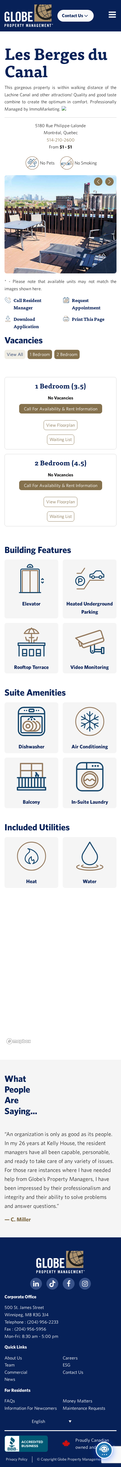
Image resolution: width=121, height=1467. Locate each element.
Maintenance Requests (84, 1408)
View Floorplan (60, 425)
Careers (70, 1357)
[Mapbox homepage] (18, 1041)
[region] (60, 976)
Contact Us (73, 1372)
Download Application (26, 323)
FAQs (10, 1400)
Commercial (16, 1372)
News (10, 1379)
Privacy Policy (17, 1459)
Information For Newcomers (31, 1408)
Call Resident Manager (27, 304)
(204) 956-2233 (42, 1321)
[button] (98, 181)
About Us (13, 1357)
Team (10, 1364)
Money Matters (77, 1400)
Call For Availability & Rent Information (60, 408)
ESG (66, 1364)
